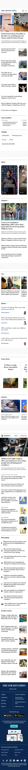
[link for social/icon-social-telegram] (21, 760)
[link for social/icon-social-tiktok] (7, 760)
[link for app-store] (8, 715)
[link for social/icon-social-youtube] (17, 760)
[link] (9, 10)
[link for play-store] (19, 715)
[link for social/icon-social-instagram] (10, 760)
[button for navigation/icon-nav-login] (22, 10)
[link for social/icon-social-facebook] (14, 760)
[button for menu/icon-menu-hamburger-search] (25, 11)
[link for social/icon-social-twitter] (3, 760)
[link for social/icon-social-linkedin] (25, 760)
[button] (22, 10)
